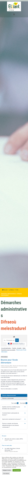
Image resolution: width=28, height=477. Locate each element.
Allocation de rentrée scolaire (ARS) (14, 439)
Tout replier (14, 403)
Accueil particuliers (6, 348)
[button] (14, 408)
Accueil (5, 290)
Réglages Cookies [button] (7, 470)
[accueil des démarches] (14, 336)
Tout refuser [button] (6, 473)
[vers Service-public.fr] (16, 344)
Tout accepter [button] (16, 470)
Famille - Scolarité (17, 348)
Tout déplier (23, 403)
